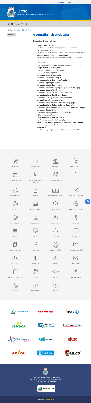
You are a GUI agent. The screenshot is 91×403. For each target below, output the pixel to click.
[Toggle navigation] (81, 24)
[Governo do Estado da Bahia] (46, 388)
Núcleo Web (50, 399)
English (70, 2)
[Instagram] (8, 24)
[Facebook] (11, 24)
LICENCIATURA (26, 30)
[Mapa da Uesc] (22, 24)
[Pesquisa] (26, 24)
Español (79, 2)
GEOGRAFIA (16, 30)
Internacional (59, 2)
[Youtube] (15, 24)
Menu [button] (10, 34)
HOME (9, 30)
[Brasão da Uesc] (11, 12)
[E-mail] (18, 24)
